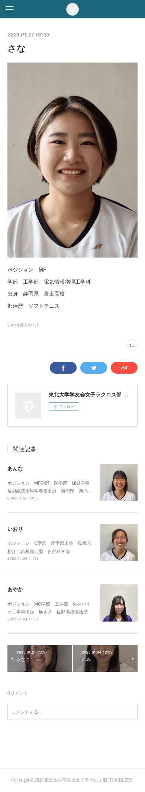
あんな (15, 468)
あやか (15, 589)
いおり (15, 528)
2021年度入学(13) (22, 325)
